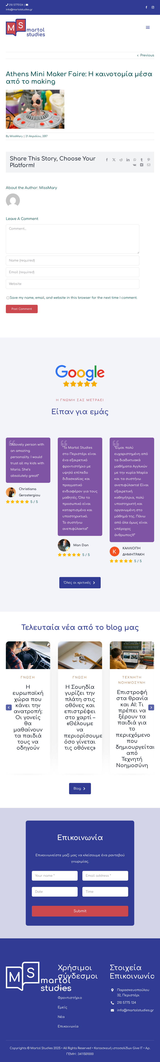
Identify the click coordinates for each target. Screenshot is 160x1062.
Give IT (138, 1048)
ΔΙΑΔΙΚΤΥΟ (28, 682)
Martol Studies (41, 1048)
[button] (9, 707)
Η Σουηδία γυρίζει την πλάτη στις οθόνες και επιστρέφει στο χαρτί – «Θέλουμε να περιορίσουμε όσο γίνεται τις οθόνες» (135, 717)
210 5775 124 (126, 1002)
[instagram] (153, 7)
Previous (147, 55)
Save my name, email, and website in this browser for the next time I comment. (73, 298)
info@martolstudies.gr (135, 1010)
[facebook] (146, 7)
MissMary (16, 136)
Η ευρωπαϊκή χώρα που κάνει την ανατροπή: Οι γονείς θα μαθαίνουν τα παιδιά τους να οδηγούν (79, 717)
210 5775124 (15, 5)
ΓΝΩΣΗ (27, 677)
